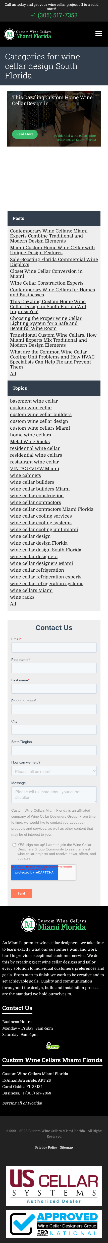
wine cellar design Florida (39, 543)
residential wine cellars (36, 455)
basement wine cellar (34, 401)
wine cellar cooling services (41, 516)
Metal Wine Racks (30, 441)
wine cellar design (30, 536)
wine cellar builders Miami (40, 488)
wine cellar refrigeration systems (46, 583)
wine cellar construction (37, 495)
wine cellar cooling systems (41, 522)
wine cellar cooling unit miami (44, 529)
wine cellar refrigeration (37, 570)
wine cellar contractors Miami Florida (51, 509)
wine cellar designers (34, 556)
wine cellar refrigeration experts (45, 576)
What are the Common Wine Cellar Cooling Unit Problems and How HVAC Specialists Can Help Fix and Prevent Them (52, 359)
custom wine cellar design (39, 421)
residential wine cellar (35, 448)
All (13, 373)
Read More (24, 134)
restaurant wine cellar (34, 461)
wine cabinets (25, 475)
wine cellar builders (32, 482)
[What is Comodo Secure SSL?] (53, 1046)
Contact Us (17, 1008)
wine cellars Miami (31, 590)
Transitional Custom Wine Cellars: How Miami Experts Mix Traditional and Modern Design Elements (53, 340)
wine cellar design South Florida (45, 549)
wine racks (22, 597)
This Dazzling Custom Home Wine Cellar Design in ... (52, 100)
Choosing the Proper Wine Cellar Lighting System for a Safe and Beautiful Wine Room (46, 323)
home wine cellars (30, 434)
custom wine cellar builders (41, 414)
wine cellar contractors (35, 502)
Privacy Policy (47, 1147)
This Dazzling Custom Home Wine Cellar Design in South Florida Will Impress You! (48, 306)
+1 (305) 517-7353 (54, 15)
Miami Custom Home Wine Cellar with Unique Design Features (52, 250)
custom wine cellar (31, 407)
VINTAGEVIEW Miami (34, 468)
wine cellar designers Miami (41, 563)
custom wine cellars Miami (40, 428)
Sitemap (66, 1147)
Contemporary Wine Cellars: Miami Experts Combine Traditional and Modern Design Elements (49, 235)
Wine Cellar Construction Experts (46, 283)
